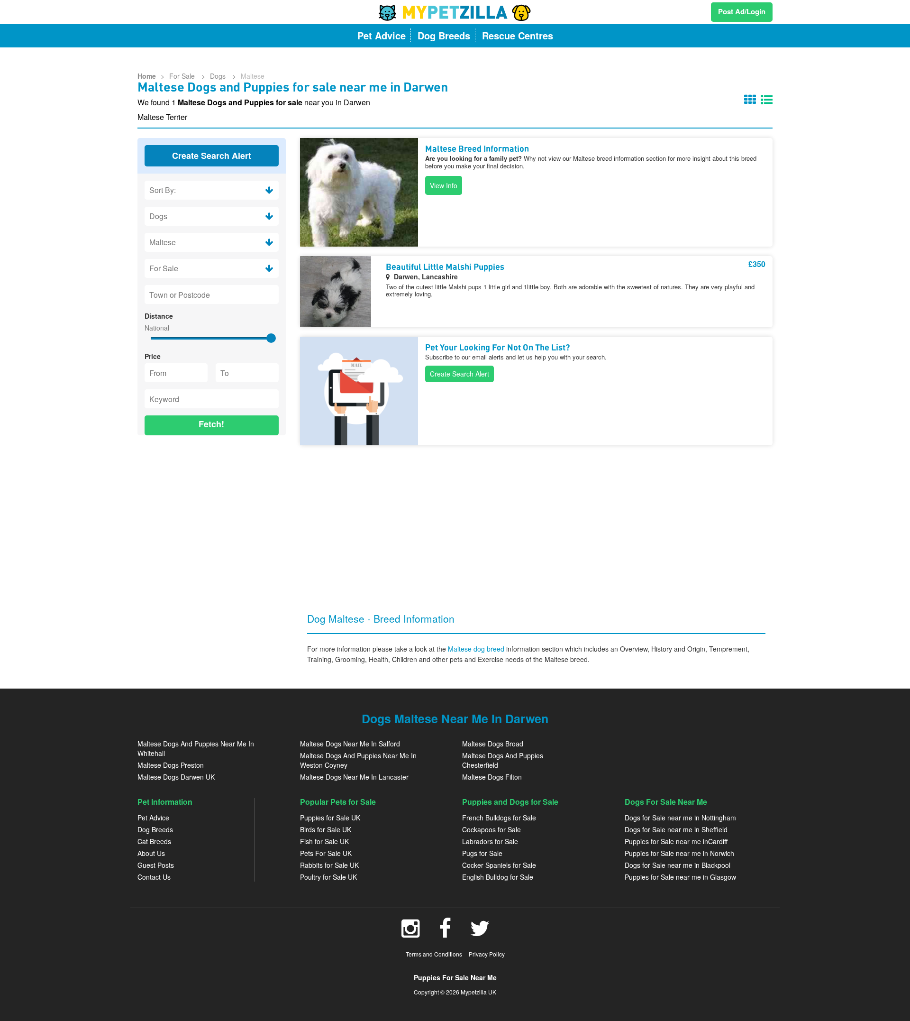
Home (146, 76)
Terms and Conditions (434, 954)
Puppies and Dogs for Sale (510, 801)
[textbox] (212, 294)
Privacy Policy (487, 954)
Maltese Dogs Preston (170, 765)
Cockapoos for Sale (491, 829)
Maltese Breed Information (477, 149)
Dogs (219, 76)
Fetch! (211, 424)
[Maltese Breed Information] (359, 192)
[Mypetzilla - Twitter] (480, 933)
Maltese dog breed (477, 648)
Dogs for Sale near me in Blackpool (677, 865)
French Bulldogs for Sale (499, 817)
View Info (443, 185)
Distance (159, 316)
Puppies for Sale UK (330, 817)
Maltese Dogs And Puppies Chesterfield (502, 760)
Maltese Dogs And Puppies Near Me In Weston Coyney (358, 760)
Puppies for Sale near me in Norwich (679, 853)
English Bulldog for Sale (497, 877)
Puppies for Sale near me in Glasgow (680, 877)
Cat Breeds (154, 841)
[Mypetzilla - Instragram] (410, 933)
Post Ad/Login (741, 11)
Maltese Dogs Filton (492, 777)
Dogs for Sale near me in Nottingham (680, 817)
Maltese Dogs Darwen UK (176, 777)
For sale (183, 76)
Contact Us (154, 877)
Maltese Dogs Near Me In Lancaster (354, 777)
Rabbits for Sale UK (329, 865)
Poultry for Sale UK (328, 877)
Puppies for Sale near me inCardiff (676, 841)
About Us (151, 853)
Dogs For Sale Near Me (666, 801)
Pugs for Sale (482, 853)
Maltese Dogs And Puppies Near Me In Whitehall (195, 748)
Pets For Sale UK (326, 853)
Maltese (252, 76)
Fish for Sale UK (324, 841)
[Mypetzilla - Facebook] (445, 933)
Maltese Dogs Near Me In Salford (350, 743)
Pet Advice (153, 817)
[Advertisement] (211, 504)
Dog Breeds (155, 829)
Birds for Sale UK (325, 829)
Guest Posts (155, 865)
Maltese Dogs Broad (492, 743)
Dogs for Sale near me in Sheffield (676, 829)
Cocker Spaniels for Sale (499, 865)
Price (153, 356)
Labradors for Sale (490, 841)
